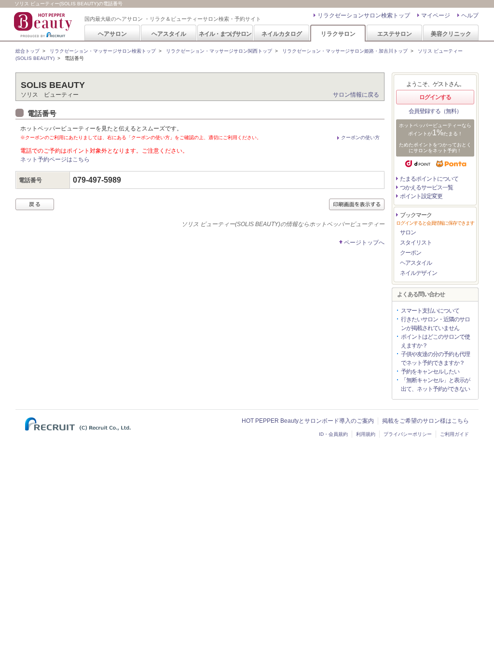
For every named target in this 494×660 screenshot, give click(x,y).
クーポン (410, 252)
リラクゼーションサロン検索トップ (363, 15)
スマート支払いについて (430, 310)
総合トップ (27, 51)
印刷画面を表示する (356, 204)
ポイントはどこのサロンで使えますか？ (435, 341)
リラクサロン (338, 33)
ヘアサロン (112, 33)
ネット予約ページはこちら (55, 159)
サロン (408, 232)
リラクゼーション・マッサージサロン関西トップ (219, 51)
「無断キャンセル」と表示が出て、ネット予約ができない (435, 384)
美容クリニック (451, 33)
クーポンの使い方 (360, 137)
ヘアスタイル (168, 33)
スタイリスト (416, 242)
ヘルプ (470, 15)
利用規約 (365, 434)
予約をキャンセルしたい (430, 371)
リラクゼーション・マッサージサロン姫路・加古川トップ (345, 51)
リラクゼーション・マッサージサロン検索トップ (103, 51)
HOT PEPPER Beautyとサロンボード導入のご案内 (308, 420)
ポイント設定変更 (421, 196)
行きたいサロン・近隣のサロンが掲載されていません (435, 323)
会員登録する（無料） (435, 111)
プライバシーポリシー (408, 434)
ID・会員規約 (333, 434)
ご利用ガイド (454, 434)
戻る (34, 204)
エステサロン (394, 33)
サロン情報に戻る (356, 94)
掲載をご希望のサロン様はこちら (425, 420)
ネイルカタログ (281, 33)
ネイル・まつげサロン (225, 33)
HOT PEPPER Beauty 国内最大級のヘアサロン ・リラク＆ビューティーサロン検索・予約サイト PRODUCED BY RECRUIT (44, 24)
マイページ (435, 15)
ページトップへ (364, 242)
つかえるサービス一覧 (426, 187)
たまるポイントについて (429, 178)
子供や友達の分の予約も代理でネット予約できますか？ (435, 358)
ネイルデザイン (418, 273)
